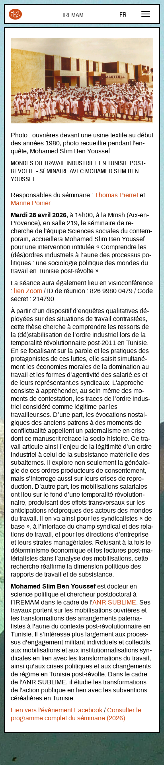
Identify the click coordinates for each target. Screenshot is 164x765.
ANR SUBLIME (114, 602)
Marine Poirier (31, 203)
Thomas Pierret (116, 195)
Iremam (15, 17)
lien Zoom (28, 291)
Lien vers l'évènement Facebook (56, 710)
